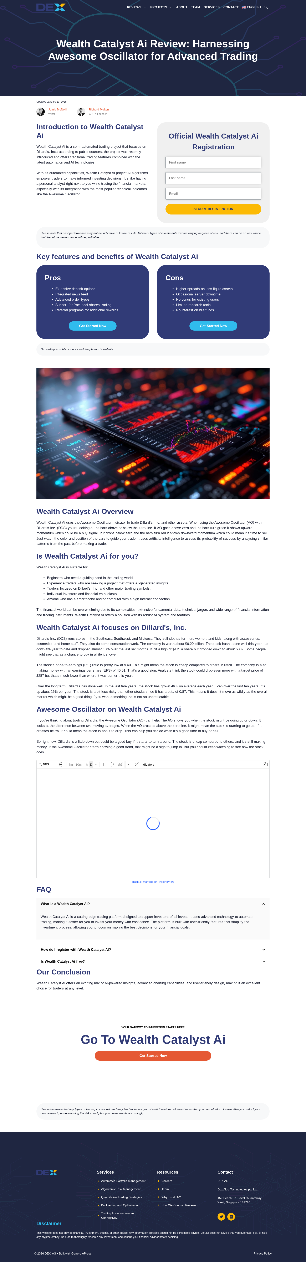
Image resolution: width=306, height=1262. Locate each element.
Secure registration (213, 209)
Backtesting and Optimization (120, 1205)
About (181, 7)
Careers (167, 1181)
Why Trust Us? (171, 1197)
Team (195, 7)
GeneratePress (81, 1253)
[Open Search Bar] (266, 7)
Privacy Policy (263, 1253)
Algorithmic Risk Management (121, 1189)
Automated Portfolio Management (123, 1181)
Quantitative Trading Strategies (121, 1197)
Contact (231, 7)
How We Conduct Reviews (179, 1205)
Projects (158, 7)
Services (212, 7)
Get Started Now (92, 326)
